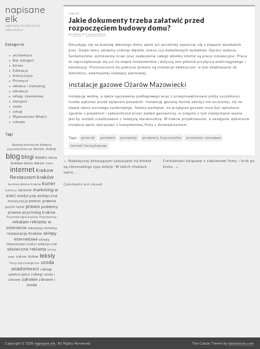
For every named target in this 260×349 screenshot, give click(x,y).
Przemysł (20, 81)
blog (13, 156)
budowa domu (22, 163)
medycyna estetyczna (37, 196)
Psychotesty (48, 217)
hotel (49, 163)
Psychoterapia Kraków (22, 217)
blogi (27, 157)
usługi (17, 111)
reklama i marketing (29, 86)
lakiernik (25, 190)
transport (20, 101)
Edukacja (20, 70)
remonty (50, 228)
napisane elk (25, 14)
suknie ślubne (27, 256)
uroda (17, 106)
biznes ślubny (45, 149)
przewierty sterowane (203, 138)
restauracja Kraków (24, 233)
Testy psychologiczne (24, 263)
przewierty (128, 138)
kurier (48, 183)
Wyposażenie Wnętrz (30, 117)
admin (77, 34)
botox (53, 157)
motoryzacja (23, 76)
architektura (22, 55)
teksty (47, 256)
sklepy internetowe (28, 96)
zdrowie (19, 122)
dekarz (39, 163)
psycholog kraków (38, 212)
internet (22, 169)
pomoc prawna (42, 201)
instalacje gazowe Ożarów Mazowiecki (127, 84)
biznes (18, 65)
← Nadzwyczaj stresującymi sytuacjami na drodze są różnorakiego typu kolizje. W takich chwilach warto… (107, 166)
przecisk (88, 138)
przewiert (107, 138)
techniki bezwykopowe (88, 146)
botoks (41, 157)
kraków (45, 177)
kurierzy (11, 190)
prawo (33, 206)
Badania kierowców (25, 144)
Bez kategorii (23, 60)
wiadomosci (25, 268)
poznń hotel (14, 207)
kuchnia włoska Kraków (24, 184)
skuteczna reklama (26, 249)
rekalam (20, 221)
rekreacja (20, 91)
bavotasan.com (241, 343)
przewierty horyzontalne (161, 138)
